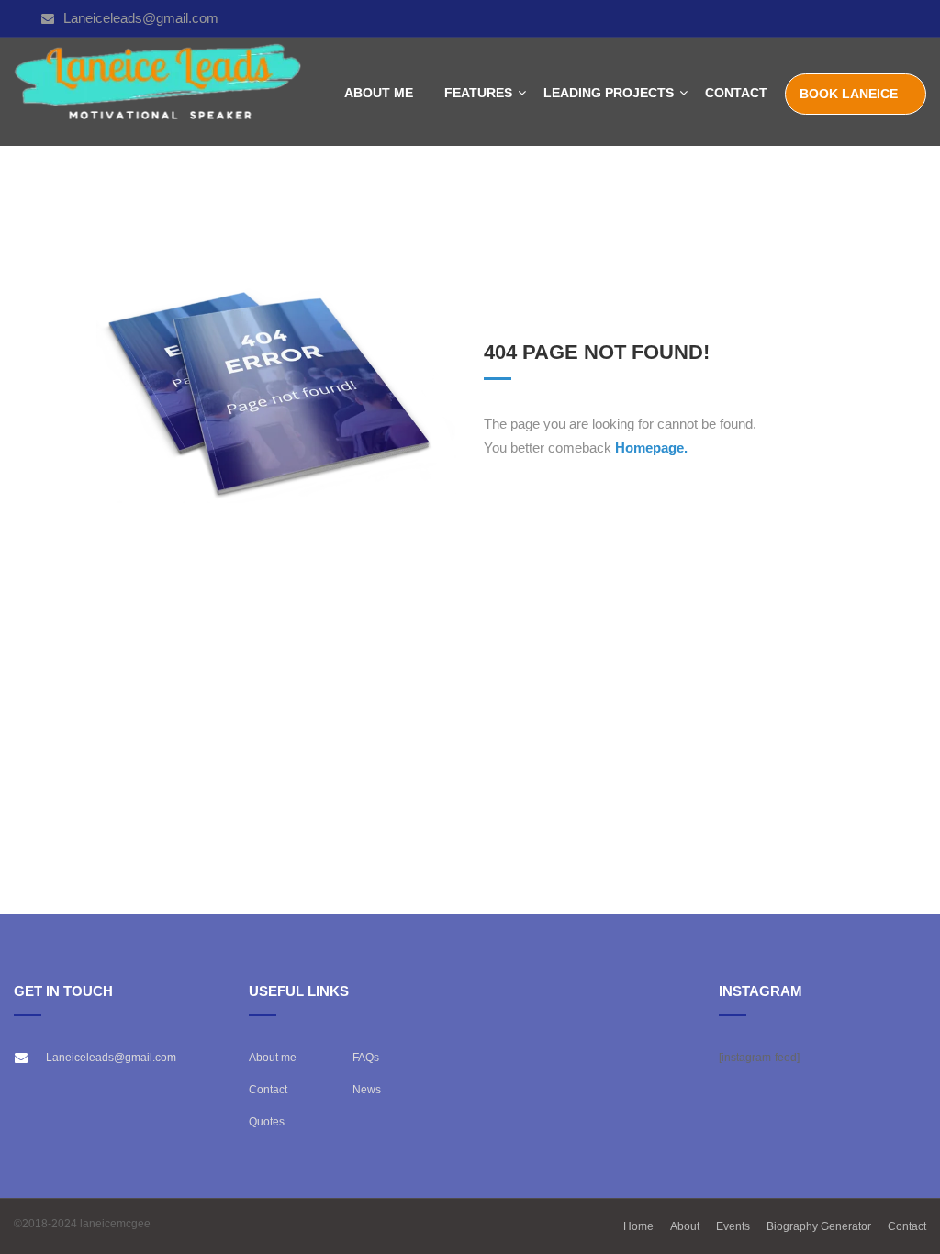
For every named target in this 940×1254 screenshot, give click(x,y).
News (366, 1089)
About (684, 1226)
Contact (736, 92)
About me (273, 1057)
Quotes (267, 1121)
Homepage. (651, 447)
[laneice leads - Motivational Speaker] (158, 92)
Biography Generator (819, 1226)
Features (478, 92)
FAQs (365, 1057)
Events (733, 1226)
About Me (378, 92)
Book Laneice (849, 93)
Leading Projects (608, 92)
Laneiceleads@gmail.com (140, 18)
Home (638, 1226)
